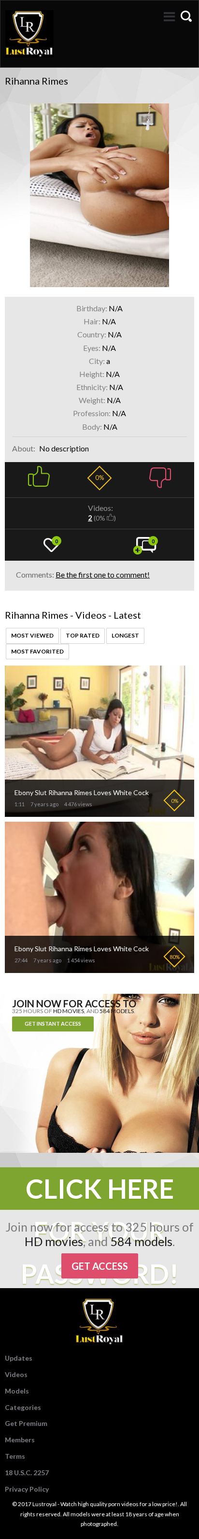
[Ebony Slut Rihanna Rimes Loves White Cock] (99, 813)
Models (17, 1391)
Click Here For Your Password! (100, 1191)
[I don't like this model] (160, 475)
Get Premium (26, 1423)
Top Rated (83, 635)
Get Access (99, 1266)
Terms (15, 1456)
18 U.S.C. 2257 (27, 1472)
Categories (23, 1407)
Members (20, 1440)
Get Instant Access (53, 1023)
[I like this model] (39, 475)
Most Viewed (32, 635)
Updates (18, 1358)
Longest (125, 635)
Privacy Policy (27, 1489)
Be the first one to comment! (103, 574)
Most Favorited (37, 651)
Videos (16, 1374)
